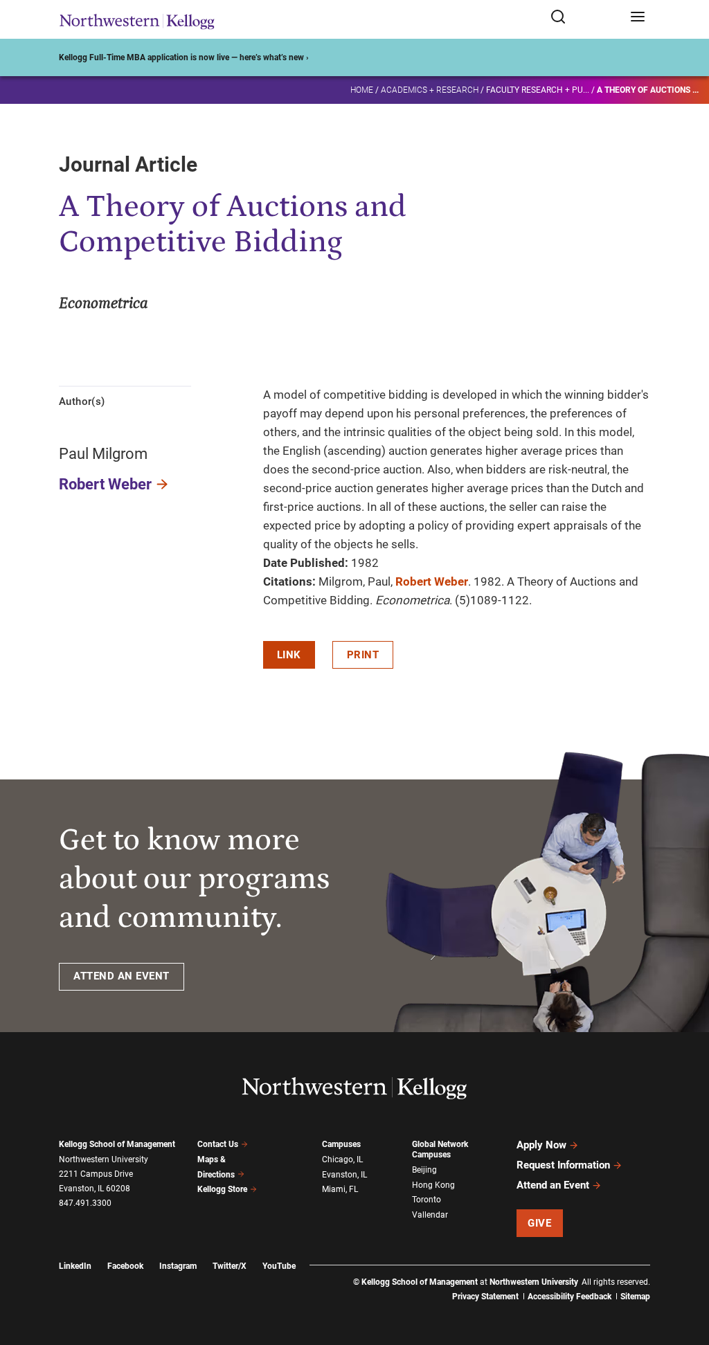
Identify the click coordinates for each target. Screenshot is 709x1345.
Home (361, 90)
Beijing (424, 1170)
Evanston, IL (344, 1175)
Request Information (563, 1165)
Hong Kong (433, 1185)
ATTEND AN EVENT (121, 976)
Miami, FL (340, 1189)
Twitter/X (229, 1266)
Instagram (178, 1266)
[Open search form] (585, 18)
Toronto (426, 1199)
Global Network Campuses (440, 1149)
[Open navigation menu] (637, 18)
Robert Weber (105, 484)
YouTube (279, 1266)
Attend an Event (553, 1185)
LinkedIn (75, 1266)
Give (539, 1223)
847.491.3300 (85, 1203)
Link (289, 655)
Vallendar (430, 1215)
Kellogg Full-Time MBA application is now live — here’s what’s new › (184, 57)
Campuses (341, 1144)
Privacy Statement (485, 1296)
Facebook (125, 1266)
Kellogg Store (222, 1189)
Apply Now (541, 1145)
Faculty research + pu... (537, 90)
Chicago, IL (342, 1159)
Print (363, 655)
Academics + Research (429, 90)
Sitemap (635, 1296)
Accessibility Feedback (569, 1296)
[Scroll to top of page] (685, 1273)
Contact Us (217, 1144)
